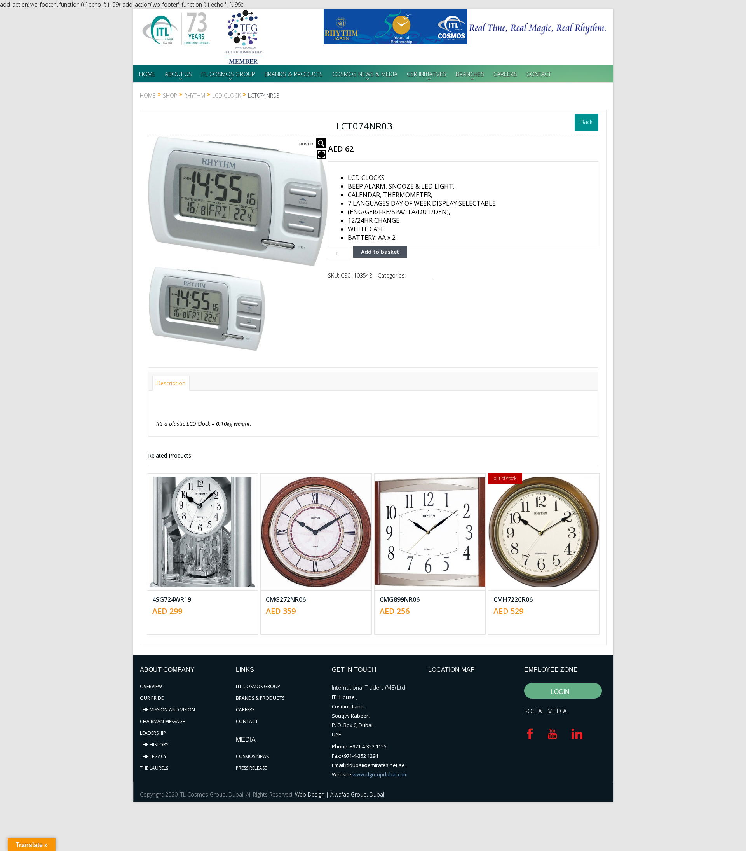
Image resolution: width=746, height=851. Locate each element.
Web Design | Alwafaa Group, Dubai (339, 794)
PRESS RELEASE (251, 768)
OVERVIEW (151, 686)
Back (586, 122)
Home (148, 95)
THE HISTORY (154, 744)
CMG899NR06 (400, 599)
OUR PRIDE (152, 698)
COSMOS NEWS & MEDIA (364, 74)
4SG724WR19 (171, 599)
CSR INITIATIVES (426, 74)
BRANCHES (470, 74)
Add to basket (380, 251)
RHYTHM (194, 95)
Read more (547, 502)
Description (171, 383)
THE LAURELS (154, 768)
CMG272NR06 (286, 599)
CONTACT (538, 74)
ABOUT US (178, 74)
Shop (170, 95)
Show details (208, 553)
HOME (147, 74)
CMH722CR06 (513, 599)
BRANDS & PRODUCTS (294, 74)
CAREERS (505, 74)
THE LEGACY (153, 756)
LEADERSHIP (153, 733)
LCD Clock (226, 95)
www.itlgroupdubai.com (380, 774)
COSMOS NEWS (252, 756)
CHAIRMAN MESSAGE (162, 721)
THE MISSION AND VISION (167, 709)
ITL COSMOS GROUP (228, 74)
